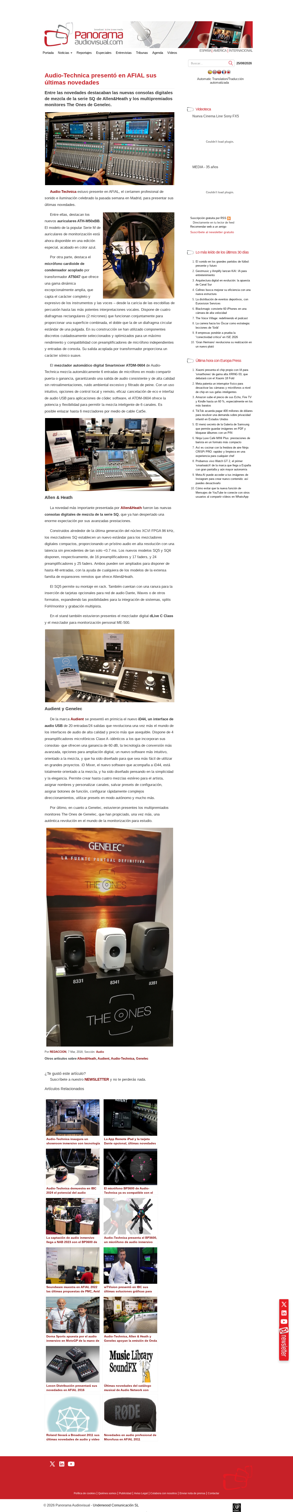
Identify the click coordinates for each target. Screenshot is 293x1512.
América (220, 50)
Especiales (104, 52)
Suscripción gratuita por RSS (208, 218)
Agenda (157, 52)
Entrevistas (124, 52)
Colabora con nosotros (163, 1493)
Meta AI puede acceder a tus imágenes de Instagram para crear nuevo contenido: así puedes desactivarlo (222, 479)
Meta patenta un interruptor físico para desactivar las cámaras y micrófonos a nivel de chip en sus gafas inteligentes (223, 388)
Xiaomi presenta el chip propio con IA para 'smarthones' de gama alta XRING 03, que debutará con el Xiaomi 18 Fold (222, 374)
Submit (231, 63)
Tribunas (142, 52)
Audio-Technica (122, 1058)
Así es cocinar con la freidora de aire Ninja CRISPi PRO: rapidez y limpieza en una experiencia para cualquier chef (222, 452)
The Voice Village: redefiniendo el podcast (222, 318)
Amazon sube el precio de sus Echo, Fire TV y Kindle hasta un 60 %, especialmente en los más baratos (224, 401)
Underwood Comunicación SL (116, 1505)
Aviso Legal (141, 1493)
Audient (103, 1058)
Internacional (240, 50)
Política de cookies (85, 1493)
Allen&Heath (131, 508)
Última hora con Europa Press (218, 360)
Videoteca (203, 109)
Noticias (64, 52)
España (205, 50)
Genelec (142, 1058)
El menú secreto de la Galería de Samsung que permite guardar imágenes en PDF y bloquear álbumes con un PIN (222, 428)
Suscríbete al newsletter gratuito (212, 232)
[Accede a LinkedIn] (284, 1313)
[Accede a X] (284, 1304)
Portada (48, 52)
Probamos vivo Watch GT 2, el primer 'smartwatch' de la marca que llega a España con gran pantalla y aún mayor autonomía (223, 465)
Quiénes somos (107, 1493)
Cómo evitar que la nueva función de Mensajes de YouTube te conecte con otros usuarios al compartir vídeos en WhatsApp (223, 492)
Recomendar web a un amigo (208, 226)
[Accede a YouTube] (284, 1321)
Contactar (213, 1493)
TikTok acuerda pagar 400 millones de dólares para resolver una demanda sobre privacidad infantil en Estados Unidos (224, 415)
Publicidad (125, 1493)
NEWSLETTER (97, 1079)
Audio (100, 1051)
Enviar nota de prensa (192, 1493)
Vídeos (172, 52)
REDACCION (58, 1051)
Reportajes (84, 52)
